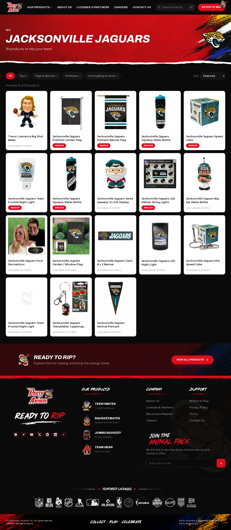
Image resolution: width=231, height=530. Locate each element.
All (10, 75)
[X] (39, 434)
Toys (23, 76)
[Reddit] (47, 434)
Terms (193, 414)
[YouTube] (31, 434)
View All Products (190, 359)
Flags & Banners (46, 76)
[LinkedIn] (55, 434)
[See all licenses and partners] (115, 502)
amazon (59, 145)
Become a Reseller (159, 414)
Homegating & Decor (103, 76)
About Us (64, 7)
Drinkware (72, 76)
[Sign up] (221, 463)
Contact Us (142, 7)
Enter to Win (211, 7)
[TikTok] (23, 434)
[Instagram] (15, 434)
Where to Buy (199, 401)
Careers (121, 7)
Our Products (38, 7)
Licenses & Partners (93, 7)
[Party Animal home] (14, 7)
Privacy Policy (198, 407)
